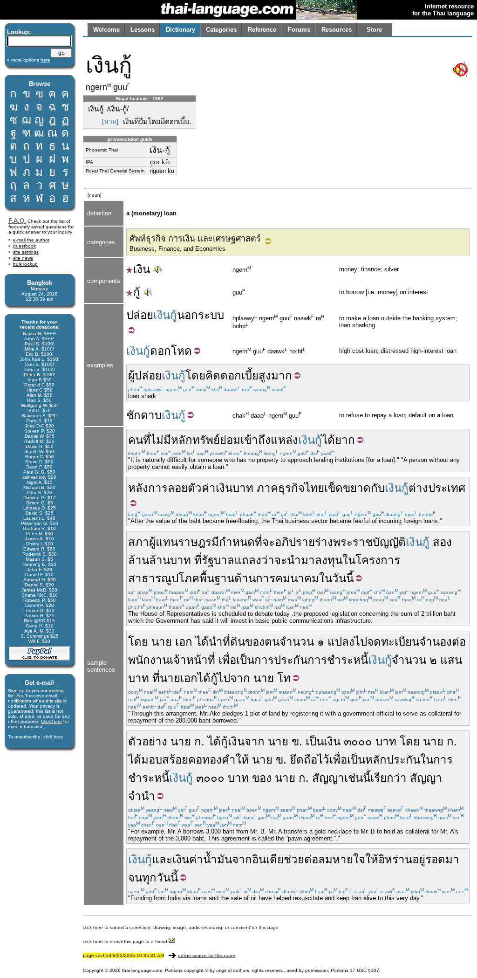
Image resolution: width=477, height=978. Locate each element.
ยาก (345, 440)
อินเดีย (268, 859)
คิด (212, 375)
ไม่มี (160, 440)
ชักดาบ (144, 415)
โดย (195, 375)
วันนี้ (343, 578)
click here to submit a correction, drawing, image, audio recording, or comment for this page (181, 927)
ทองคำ (219, 759)
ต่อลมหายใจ (334, 859)
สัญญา (328, 777)
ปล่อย (139, 315)
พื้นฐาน (216, 578)
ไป (360, 641)
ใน (348, 560)
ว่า (267, 560)
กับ (378, 488)
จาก (240, 678)
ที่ (146, 440)
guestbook (24, 245)
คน (135, 440)
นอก (187, 315)
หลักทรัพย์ (195, 440)
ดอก (160, 350)
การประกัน (280, 660)
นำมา (301, 560)
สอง (442, 542)
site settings (26, 252)
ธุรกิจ (291, 488)
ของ (262, 777)
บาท (242, 488)
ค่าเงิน (217, 488)
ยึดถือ (303, 759)
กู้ (136, 292)
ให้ (242, 759)
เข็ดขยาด (347, 488)
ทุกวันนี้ (160, 877)
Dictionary (180, 29)
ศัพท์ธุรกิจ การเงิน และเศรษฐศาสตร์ (195, 238)
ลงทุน (328, 560)
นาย (161, 641)
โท (284, 678)
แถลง (247, 560)
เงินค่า (187, 859)
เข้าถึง (255, 440)
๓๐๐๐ (358, 741)
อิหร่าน (395, 859)
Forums (299, 29)
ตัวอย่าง (147, 741)
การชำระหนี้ (337, 660)
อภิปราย (295, 542)
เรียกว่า (388, 777)
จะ (280, 560)
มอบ (151, 759)
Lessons (142, 29)
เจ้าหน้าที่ (192, 660)
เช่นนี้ (357, 777)
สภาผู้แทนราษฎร (169, 542)
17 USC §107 (364, 970)
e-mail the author (31, 239)
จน (135, 877)
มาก (281, 375)
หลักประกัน (392, 759)
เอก (183, 641)
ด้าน (245, 578)
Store (374, 29)
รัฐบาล (218, 560)
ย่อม (230, 440)
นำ (216, 641)
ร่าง (324, 542)
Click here (51, 721)
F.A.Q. (17, 220)
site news (23, 258)
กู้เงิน (233, 741)
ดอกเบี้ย (239, 375)
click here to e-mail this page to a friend (126, 941)
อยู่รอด (428, 859)
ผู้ (131, 375)
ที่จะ (265, 542)
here (58, 736)
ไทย (314, 488)
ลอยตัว (185, 488)
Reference (262, 29)
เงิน (141, 269)
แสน (451, 660)
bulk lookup (25, 264)
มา (452, 859)
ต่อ (459, 641)
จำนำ (141, 796)
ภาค (267, 488)
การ (158, 488)
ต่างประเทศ (437, 488)
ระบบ (211, 315)
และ (162, 859)
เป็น (315, 741)
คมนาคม (297, 578)
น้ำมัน (217, 859)
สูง (265, 375)
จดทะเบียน (393, 641)
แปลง (340, 641)
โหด (181, 350)
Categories (221, 29)
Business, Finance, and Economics (177, 248)
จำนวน (296, 641)
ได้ (328, 440)
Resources (336, 29)
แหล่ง (284, 440)
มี (215, 542)
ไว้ (323, 759)
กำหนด (237, 542)
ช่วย (294, 859)
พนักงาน (149, 660)
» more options (28, 59)
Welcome (106, 29)
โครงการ (377, 560)
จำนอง (435, 641)
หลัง (138, 488)
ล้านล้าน (149, 560)
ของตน (262, 641)
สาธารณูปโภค (163, 578)
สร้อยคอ (182, 759)
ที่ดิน (234, 641)
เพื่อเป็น (236, 660)
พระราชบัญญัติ (369, 542)
